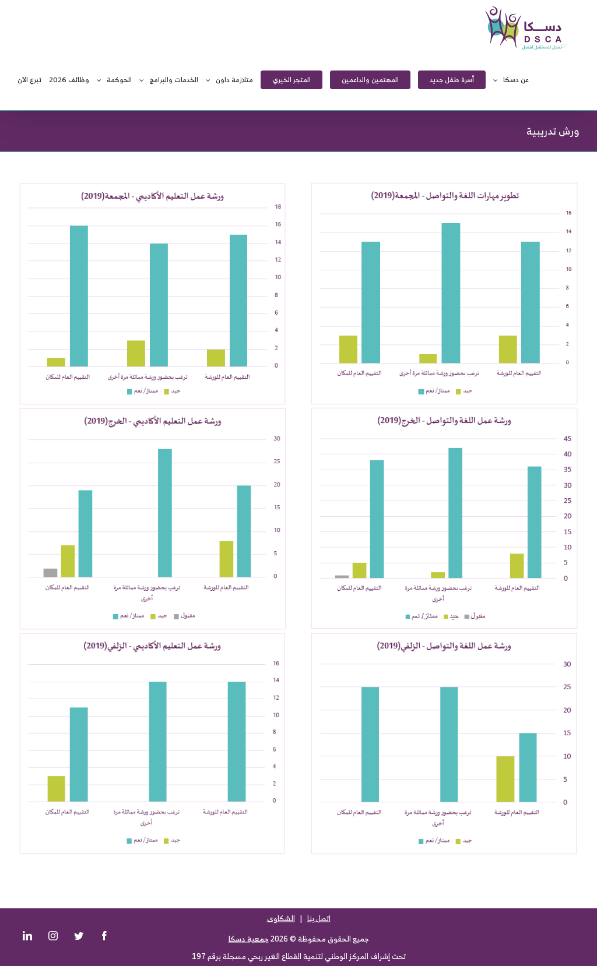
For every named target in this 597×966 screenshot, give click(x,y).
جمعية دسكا (249, 939)
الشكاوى (281, 918)
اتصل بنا (319, 918)
